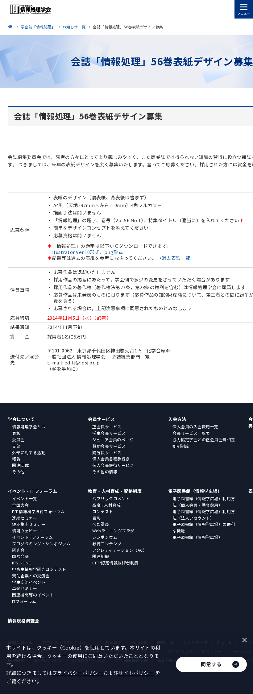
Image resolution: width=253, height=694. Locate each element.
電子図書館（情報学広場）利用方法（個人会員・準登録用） (203, 502)
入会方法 (177, 419)
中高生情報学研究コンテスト (39, 569)
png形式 (113, 252)
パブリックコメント (111, 498)
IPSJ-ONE (21, 563)
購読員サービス (107, 452)
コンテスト (102, 511)
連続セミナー (24, 518)
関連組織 (100, 556)
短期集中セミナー (28, 524)
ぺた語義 (100, 524)
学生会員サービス (109, 433)
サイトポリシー (136, 672)
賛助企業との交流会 (31, 576)
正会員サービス (107, 427)
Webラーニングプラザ (113, 531)
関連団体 (20, 465)
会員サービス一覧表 (191, 433)
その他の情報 (104, 472)
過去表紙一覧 (176, 258)
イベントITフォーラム (32, 537)
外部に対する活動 (28, 452)
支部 (16, 446)
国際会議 (20, 556)
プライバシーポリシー (77, 672)
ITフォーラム (24, 601)
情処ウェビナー (26, 531)
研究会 (18, 550)
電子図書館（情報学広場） (195, 491)
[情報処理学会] (11, 26)
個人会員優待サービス (113, 465)
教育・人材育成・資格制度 (115, 491)
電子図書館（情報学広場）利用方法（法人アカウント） (203, 515)
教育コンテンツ (107, 543)
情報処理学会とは (28, 427)
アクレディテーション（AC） (119, 550)
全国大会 (20, 505)
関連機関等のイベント (33, 595)
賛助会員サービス (109, 446)
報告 (16, 459)
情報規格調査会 (23, 620)
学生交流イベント (28, 582)
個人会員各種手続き (111, 459)
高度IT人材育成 (106, 505)
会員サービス (101, 419)
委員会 (18, 440)
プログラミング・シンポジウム (41, 543)
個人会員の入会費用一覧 (195, 427)
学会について (21, 419)
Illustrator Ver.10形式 (74, 252)
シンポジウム (104, 537)
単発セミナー (24, 588)
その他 (18, 472)
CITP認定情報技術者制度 (115, 563)
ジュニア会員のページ (113, 440)
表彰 (16, 433)
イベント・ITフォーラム (32, 491)
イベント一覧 (24, 498)
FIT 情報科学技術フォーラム (38, 511)
